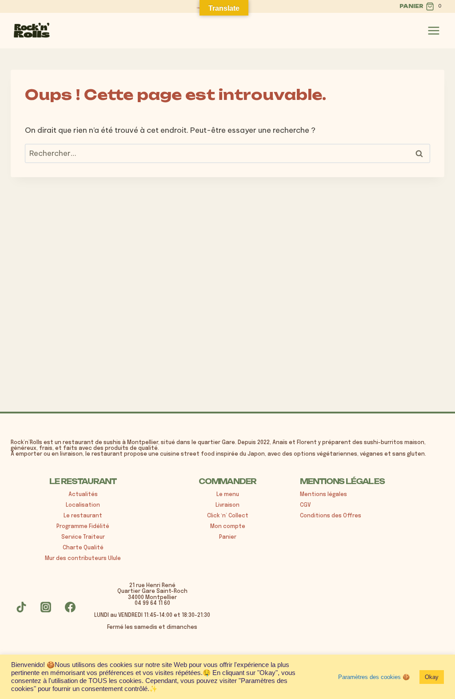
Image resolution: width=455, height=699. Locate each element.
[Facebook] (70, 607)
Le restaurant (83, 516)
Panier (227, 537)
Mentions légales (323, 494)
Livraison (227, 505)
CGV (305, 505)
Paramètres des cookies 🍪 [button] (374, 677)
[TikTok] (21, 607)
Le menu (227, 494)
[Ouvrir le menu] (433, 30)
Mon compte (227, 526)
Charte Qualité (83, 548)
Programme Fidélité (82, 526)
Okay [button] (432, 677)
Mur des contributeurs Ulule (83, 558)
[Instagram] (45, 607)
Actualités (83, 494)
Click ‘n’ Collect (227, 516)
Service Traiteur (83, 537)
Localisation (83, 505)
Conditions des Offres (330, 516)
